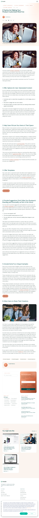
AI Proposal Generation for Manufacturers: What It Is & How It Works (28, 412)
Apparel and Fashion (7, 405)
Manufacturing (22, 498)
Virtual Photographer (19, 5)
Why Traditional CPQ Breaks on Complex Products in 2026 (28, 403)
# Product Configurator (6, 359)
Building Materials (23, 492)
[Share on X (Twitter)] (11, 20)
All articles (33, 431)
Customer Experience (8, 7)
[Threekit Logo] (3, 1)
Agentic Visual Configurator (5, 495)
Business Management (7, 403)
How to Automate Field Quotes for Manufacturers (27, 416)
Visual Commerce (30, 5)
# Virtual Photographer (15, 359)
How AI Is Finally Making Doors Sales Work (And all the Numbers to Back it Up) (28, 399)
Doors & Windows (23, 494)
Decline (32, 513)
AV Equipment (22, 490)
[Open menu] (37, 1)
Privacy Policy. (29, 507)
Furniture (21, 495)
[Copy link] (13, 20)
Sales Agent (3, 492)
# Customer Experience (31, 359)
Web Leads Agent (4, 494)
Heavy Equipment (23, 497)
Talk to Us (5, 296)
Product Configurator (8, 5)
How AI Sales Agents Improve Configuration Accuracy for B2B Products (28, 408)
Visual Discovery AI (14, 403)
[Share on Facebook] (9, 20)
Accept (24, 513)
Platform (2, 490)
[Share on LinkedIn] (6, 20)
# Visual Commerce (23, 359)
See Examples (6, 190)
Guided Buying (13, 405)
